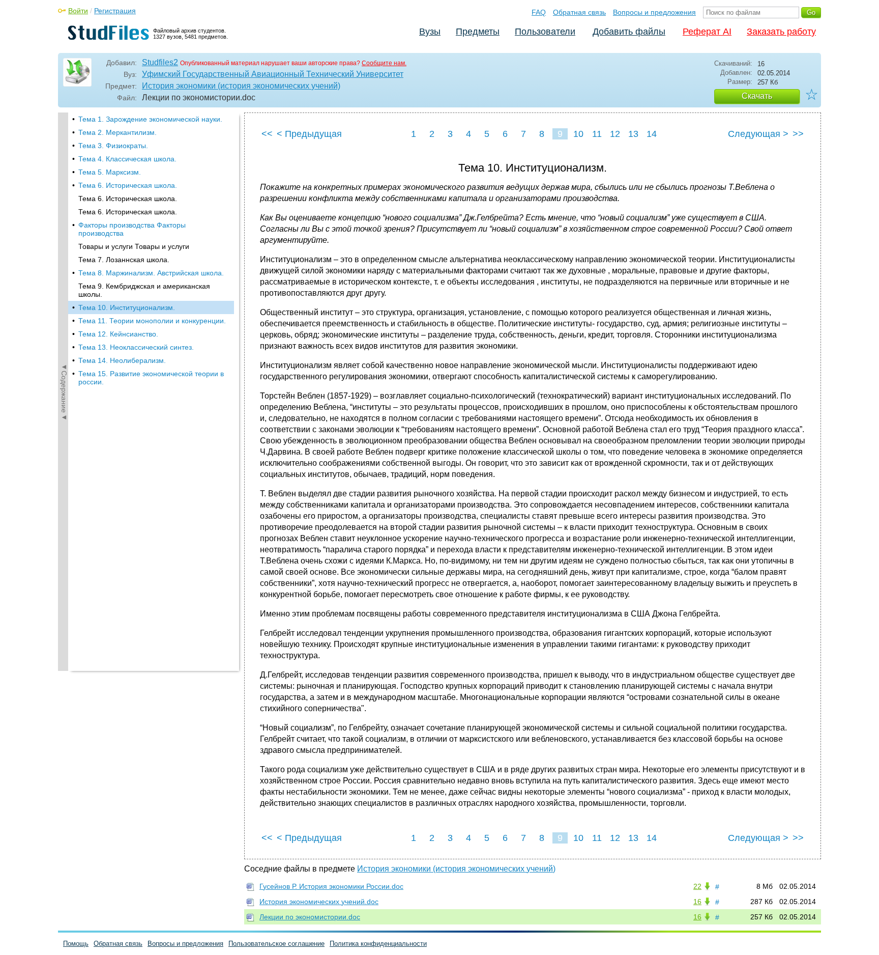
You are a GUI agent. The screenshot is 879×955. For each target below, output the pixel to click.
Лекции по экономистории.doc (309, 917)
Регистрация (115, 11)
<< (267, 134)
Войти (78, 11)
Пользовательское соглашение (276, 943)
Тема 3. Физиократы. (113, 146)
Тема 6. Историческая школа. (127, 185)
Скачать (757, 96)
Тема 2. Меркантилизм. (117, 132)
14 (652, 134)
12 (615, 134)
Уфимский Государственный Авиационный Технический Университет (272, 74)
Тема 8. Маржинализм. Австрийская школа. (151, 273)
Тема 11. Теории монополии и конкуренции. (152, 321)
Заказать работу (781, 31)
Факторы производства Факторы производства (132, 229)
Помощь (76, 943)
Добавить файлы (629, 31)
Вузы (430, 31)
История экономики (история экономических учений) (241, 85)
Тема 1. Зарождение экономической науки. (150, 119)
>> (798, 134)
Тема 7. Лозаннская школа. (123, 260)
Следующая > (758, 134)
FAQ (539, 12)
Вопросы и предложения (654, 12)
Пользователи (545, 31)
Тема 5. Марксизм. (109, 172)
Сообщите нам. (384, 63)
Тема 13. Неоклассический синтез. (136, 347)
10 (578, 134)
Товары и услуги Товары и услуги (133, 246)
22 (697, 886)
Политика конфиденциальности (378, 943)
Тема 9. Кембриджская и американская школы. (144, 290)
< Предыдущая (309, 134)
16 (697, 901)
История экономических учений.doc (318, 901)
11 (597, 134)
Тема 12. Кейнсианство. (118, 334)
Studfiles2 (160, 62)
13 (633, 134)
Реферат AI (707, 31)
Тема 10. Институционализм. (126, 307)
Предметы (478, 31)
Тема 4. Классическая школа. (127, 159)
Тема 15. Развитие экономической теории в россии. (151, 378)
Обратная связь (579, 12)
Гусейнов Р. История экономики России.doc (331, 886)
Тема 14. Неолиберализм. (122, 360)
